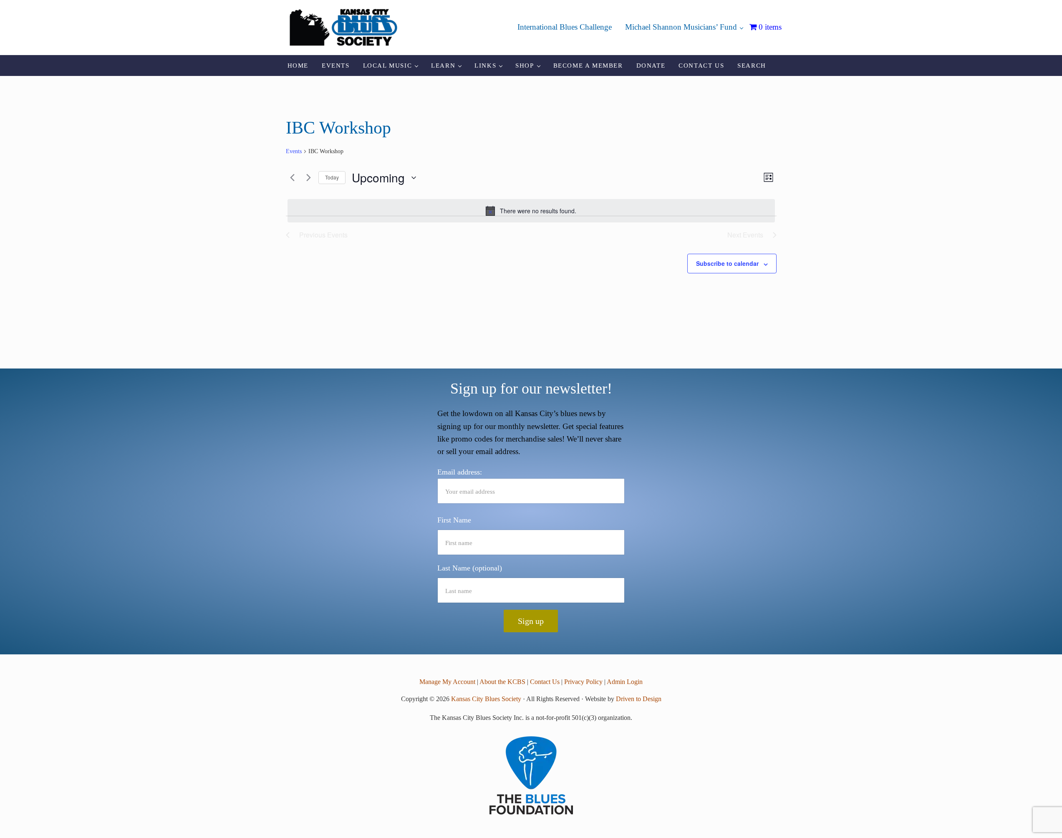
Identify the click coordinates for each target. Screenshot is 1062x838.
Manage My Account (447, 681)
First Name (454, 520)
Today (332, 177)
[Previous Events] (291, 178)
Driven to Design (638, 698)
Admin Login (625, 681)
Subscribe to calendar (727, 263)
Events (294, 151)
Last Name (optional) (469, 568)
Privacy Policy (583, 681)
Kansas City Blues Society (486, 698)
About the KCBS (502, 681)
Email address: (459, 472)
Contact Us (545, 681)
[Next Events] (307, 178)
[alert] (531, 210)
